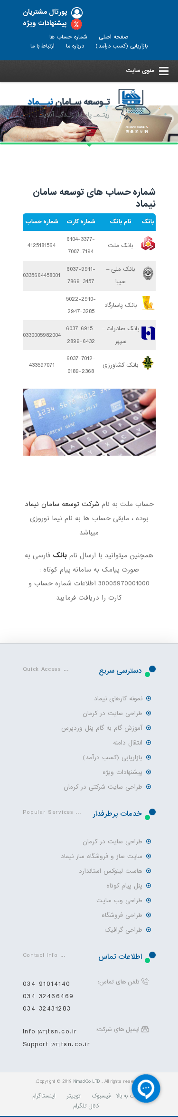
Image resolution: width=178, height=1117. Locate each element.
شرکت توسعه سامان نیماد (62, 504)
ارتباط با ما (42, 46)
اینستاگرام (44, 1096)
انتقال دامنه (127, 742)
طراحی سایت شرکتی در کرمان (103, 787)
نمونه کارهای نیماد (118, 698)
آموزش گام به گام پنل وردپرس (102, 728)
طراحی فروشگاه (122, 915)
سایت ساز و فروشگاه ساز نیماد (102, 856)
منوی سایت (140, 71)
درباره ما (75, 46)
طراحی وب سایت (119, 900)
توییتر (73, 1096)
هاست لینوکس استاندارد (110, 871)
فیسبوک (101, 1096)
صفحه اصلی (114, 37)
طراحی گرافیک (123, 930)
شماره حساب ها (68, 37)
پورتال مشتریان (45, 12)
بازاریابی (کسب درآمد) (121, 46)
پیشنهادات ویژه (45, 24)
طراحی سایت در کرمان (113, 713)
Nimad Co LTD (86, 1081)
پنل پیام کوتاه (124, 885)
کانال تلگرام (86, 1106)
